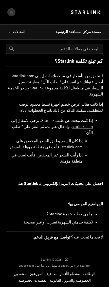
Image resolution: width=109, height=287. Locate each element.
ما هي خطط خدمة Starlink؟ (69, 214)
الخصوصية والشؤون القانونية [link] (70, 280)
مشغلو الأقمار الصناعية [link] (63, 274)
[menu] (11, 12)
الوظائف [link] (89, 274)
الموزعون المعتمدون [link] (28, 274)
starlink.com (82, 126)
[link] (85, 12)
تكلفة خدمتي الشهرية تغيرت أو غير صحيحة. (58, 222)
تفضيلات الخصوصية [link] (32, 280)
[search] (12, 49)
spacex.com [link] (26, 265)
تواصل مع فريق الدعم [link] (52, 237)
